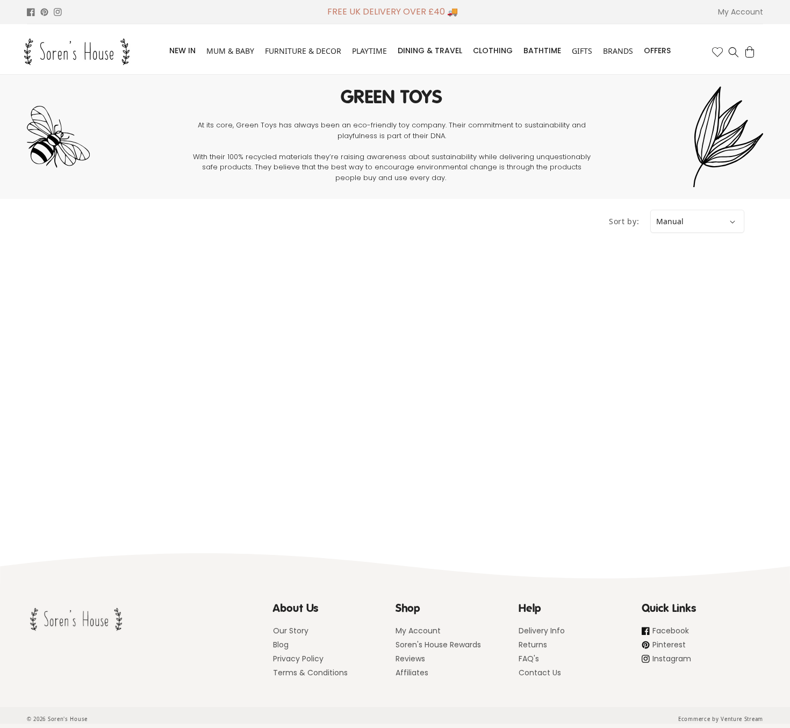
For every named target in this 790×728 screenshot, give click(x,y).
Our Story (290, 630)
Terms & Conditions (310, 672)
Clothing (493, 50)
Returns (533, 644)
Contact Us (540, 672)
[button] (734, 52)
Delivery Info (542, 630)
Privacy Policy (298, 658)
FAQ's (529, 658)
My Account (418, 630)
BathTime (542, 50)
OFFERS (657, 50)
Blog (281, 644)
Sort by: (624, 221)
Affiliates (412, 672)
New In (182, 50)
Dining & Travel (430, 50)
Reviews (410, 658)
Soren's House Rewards (438, 644)
